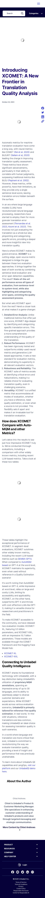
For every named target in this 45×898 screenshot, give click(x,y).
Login (24, 865)
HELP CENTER (10, 856)
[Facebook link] (12, 872)
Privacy (20, 886)
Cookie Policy (21, 888)
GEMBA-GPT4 (25, 559)
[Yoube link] (17, 872)
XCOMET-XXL (11, 656)
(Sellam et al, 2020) (20, 155)
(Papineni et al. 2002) (18, 180)
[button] (38, 3)
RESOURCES (9, 848)
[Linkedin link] (27, 872)
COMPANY (8, 852)
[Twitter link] (22, 872)
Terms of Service (21, 882)
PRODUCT (8, 845)
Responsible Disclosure (21, 890)
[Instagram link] (32, 872)
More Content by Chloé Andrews (19, 827)
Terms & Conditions (21, 884)
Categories (33, 13)
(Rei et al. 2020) (22, 152)
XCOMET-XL (10, 653)
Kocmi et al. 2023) (17, 226)
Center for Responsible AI (21, 893)
